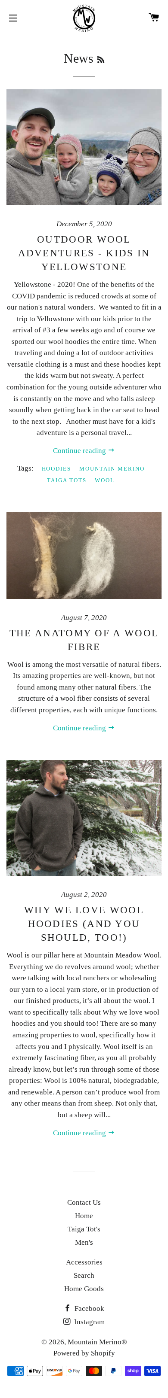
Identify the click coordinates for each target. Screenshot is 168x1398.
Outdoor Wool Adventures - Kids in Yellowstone (84, 253)
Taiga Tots (67, 480)
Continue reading (80, 451)
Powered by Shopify (84, 1353)
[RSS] (101, 60)
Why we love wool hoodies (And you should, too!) (84, 924)
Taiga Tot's (84, 1229)
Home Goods (84, 1289)
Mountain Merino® (97, 1342)
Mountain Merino (111, 468)
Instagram (88, 1322)
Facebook (88, 1308)
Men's (84, 1242)
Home (84, 1216)
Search (84, 1275)
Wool (105, 480)
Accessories (84, 1262)
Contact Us (84, 1202)
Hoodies (57, 468)
